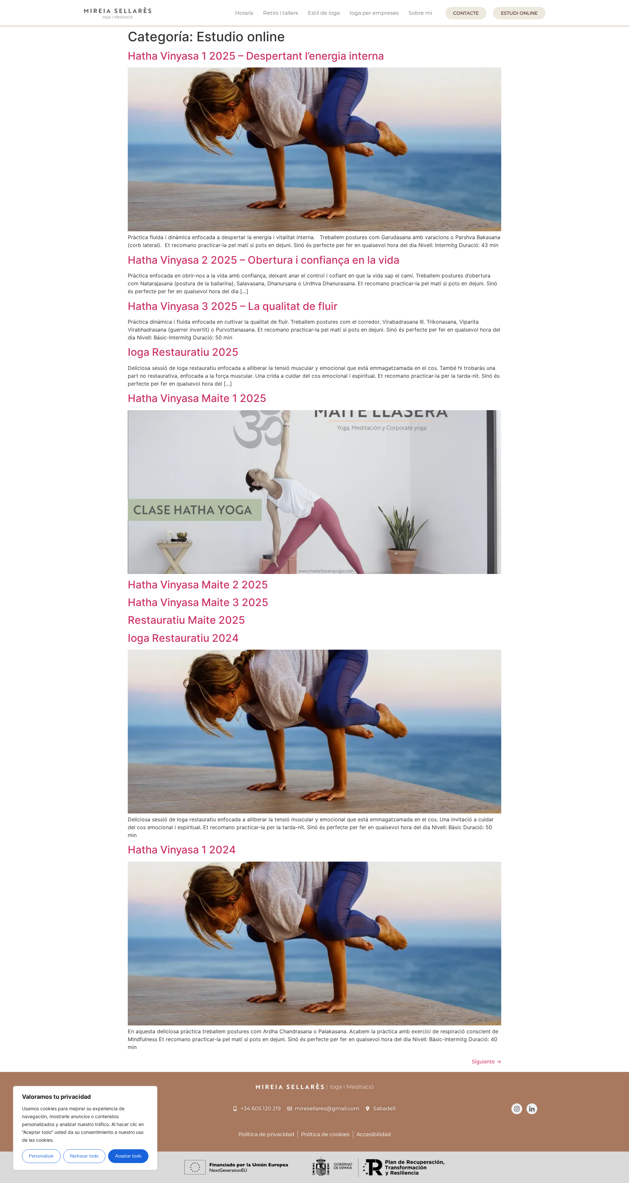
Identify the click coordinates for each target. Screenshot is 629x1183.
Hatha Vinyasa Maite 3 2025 (198, 602)
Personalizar (41, 1156)
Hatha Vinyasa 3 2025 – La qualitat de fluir (232, 306)
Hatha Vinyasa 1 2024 (182, 849)
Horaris (244, 13)
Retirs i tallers (280, 13)
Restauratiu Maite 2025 (186, 620)
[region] (85, 1128)
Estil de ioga (324, 13)
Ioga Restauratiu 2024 (183, 638)
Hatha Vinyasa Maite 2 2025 (198, 584)
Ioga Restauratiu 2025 (183, 352)
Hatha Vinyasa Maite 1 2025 (197, 398)
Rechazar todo (84, 1156)
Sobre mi (420, 13)
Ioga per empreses (374, 13)
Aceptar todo (128, 1156)
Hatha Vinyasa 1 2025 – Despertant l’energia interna (256, 55)
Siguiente (486, 1061)
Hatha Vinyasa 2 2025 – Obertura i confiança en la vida (263, 260)
